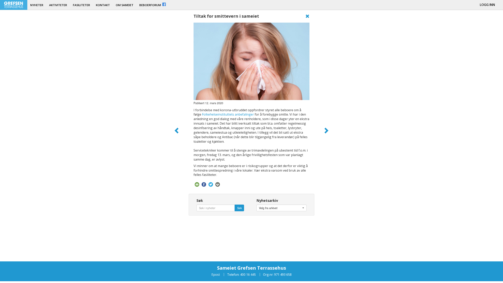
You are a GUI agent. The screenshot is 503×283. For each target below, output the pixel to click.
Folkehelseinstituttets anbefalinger (228, 114)
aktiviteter (58, 5)
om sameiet (124, 5)
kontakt (103, 5)
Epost (215, 274)
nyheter (36, 5)
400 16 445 (247, 274)
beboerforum (150, 5)
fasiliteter (81, 5)
